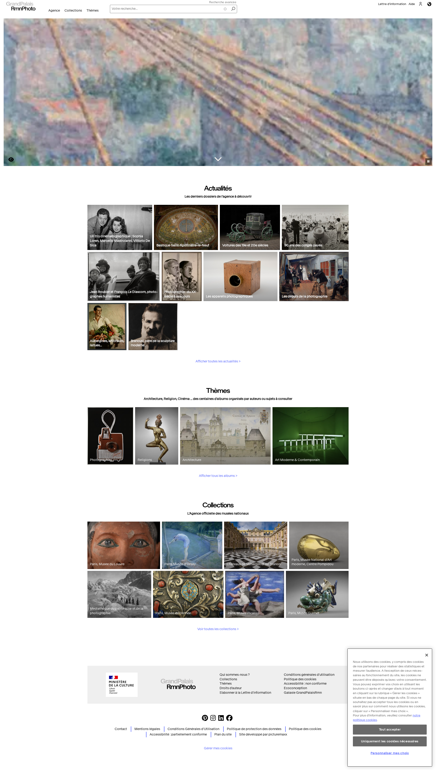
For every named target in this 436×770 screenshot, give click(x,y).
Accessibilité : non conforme (305, 683)
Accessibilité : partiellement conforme (178, 734)
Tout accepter (390, 729)
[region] (389, 707)
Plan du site (223, 734)
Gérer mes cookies (218, 748)
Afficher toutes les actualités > (218, 361)
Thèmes (93, 10)
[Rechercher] (233, 9)
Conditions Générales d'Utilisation (193, 729)
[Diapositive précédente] (10, 92)
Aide (412, 3)
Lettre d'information (392, 3)
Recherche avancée (222, 2)
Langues (429, 4)
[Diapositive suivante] (426, 92)
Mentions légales (147, 729)
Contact (121, 729)
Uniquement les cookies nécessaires (390, 741)
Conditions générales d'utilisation (309, 674)
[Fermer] (427, 655)
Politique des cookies (300, 679)
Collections (73, 10)
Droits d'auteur (231, 688)
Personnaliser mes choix (390, 753)
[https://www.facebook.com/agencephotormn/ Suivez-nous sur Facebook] (229, 719)
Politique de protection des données (254, 729)
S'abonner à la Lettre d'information (245, 692)
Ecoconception (295, 688)
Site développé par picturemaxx (263, 734)
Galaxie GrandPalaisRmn (303, 692)
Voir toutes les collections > (218, 629)
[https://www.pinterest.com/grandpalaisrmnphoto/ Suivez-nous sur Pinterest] (205, 719)
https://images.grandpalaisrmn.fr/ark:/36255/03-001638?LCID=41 (8, 159)
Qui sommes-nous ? (235, 674)
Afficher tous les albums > (218, 476)
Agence (54, 10)
